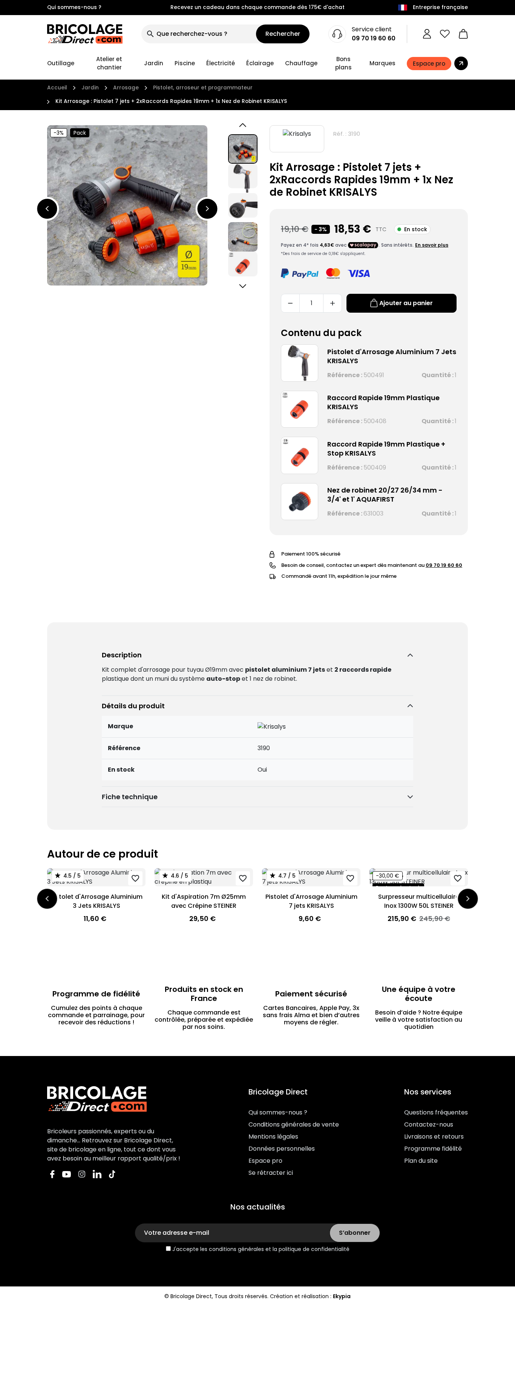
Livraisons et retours (434, 1136)
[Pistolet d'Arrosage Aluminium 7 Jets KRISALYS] (299, 363)
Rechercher (282, 33)
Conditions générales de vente (293, 1124)
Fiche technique (130, 796)
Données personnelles (281, 1148)
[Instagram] (81, 1173)
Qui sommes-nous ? (74, 7)
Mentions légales (273, 1136)
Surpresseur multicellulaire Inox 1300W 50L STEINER (418, 901)
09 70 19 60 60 (373, 38)
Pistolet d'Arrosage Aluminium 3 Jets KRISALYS (97, 901)
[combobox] (198, 33)
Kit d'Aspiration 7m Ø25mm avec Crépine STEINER (204, 901)
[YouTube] (66, 1173)
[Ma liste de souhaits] (444, 34)
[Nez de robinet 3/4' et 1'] (299, 501)
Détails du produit (133, 706)
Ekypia (342, 1296)
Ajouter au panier (406, 303)
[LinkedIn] (97, 1173)
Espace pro (265, 1160)
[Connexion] (426, 34)
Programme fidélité (433, 1148)
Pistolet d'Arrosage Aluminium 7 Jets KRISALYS (391, 356)
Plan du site (421, 1160)
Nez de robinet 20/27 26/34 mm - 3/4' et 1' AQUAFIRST (385, 494)
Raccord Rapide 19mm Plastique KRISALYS (383, 402)
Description (122, 655)
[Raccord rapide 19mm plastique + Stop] (299, 455)
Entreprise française (440, 7)
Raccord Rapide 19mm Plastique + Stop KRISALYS (386, 448)
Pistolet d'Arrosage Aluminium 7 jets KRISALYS (311, 901)
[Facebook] (52, 1173)
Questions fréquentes (436, 1112)
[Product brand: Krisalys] (297, 138)
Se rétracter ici (270, 1172)
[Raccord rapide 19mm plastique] (299, 409)
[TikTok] (112, 1173)
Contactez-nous (428, 1124)
